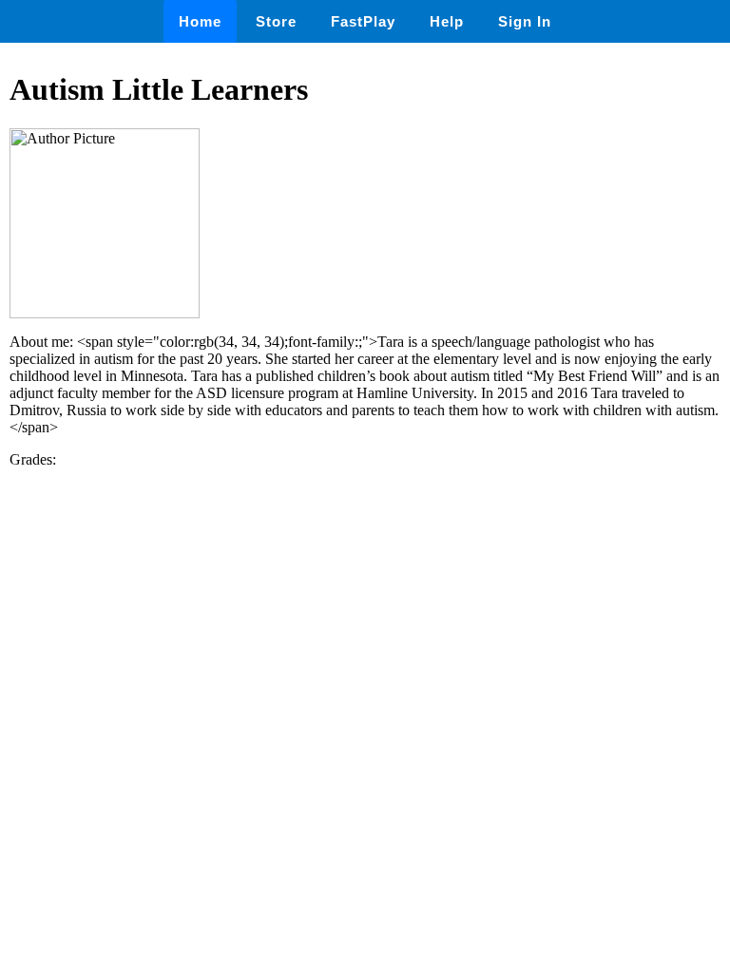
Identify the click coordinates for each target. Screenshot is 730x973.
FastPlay (363, 21)
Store (276, 21)
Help (447, 21)
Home (200, 21)
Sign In (524, 21)
